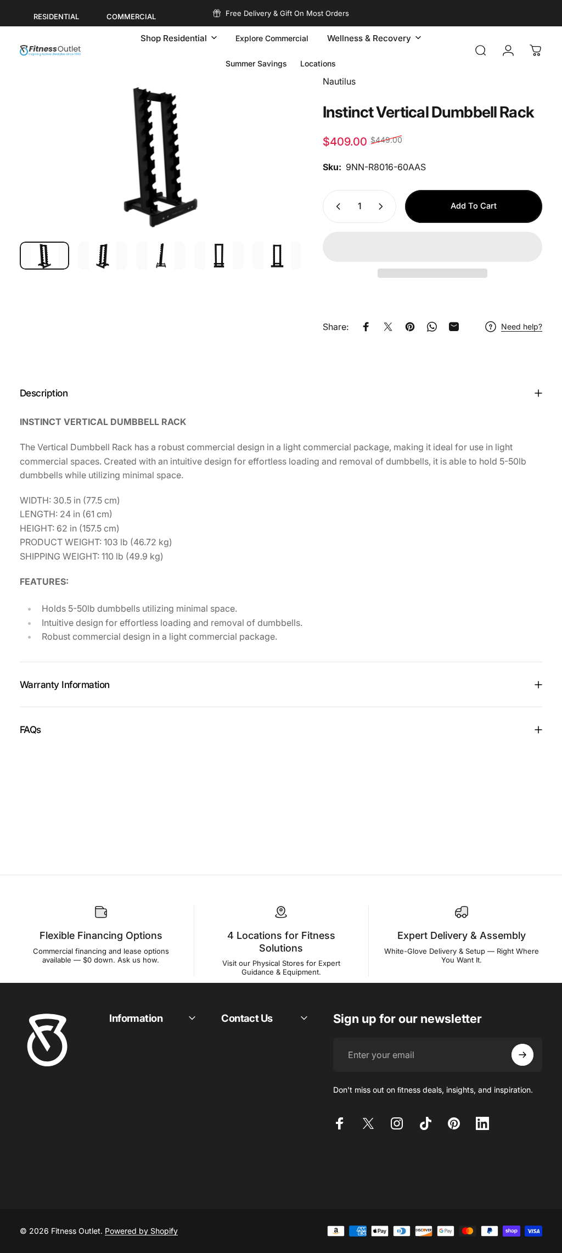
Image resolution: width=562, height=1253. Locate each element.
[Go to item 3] (161, 256)
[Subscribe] (522, 1055)
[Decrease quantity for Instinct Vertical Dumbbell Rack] (336, 206)
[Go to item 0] (44, 256)
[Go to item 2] (102, 256)
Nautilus (339, 81)
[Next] (274, 171)
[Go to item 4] (219, 256)
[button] (432, 247)
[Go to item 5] (277, 256)
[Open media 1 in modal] (160, 154)
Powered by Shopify (141, 1230)
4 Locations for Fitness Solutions (281, 942)
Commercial (131, 16)
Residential (56, 16)
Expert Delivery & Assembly (461, 935)
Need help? (521, 326)
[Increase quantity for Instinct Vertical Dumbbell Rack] (383, 206)
